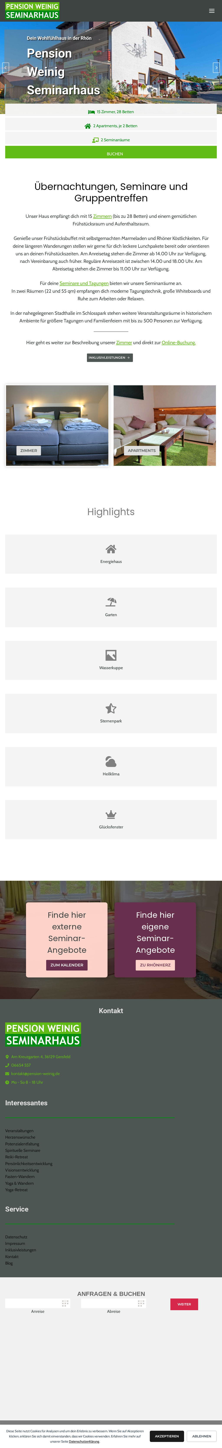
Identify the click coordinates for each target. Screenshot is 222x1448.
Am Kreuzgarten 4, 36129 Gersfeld (40, 1056)
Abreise (113, 1311)
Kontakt (11, 1256)
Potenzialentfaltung (22, 1143)
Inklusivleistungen (20, 1249)
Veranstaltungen (19, 1130)
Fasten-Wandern (20, 1176)
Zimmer (124, 343)
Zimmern (102, 216)
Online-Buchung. (179, 343)
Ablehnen (201, 1436)
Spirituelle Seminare (22, 1150)
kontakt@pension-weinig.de (35, 1073)
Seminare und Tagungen (84, 283)
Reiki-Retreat (16, 1156)
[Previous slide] (5, 68)
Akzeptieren (167, 1436)
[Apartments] (111, 124)
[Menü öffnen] (212, 10)
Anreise (37, 1311)
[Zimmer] (111, 110)
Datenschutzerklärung (84, 1441)
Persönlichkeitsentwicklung (28, 1163)
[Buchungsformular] (111, 152)
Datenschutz (16, 1236)
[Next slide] (216, 68)
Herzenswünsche (20, 1137)
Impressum (15, 1243)
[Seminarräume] (111, 138)
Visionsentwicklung (22, 1170)
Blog (9, 1263)
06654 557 (21, 1065)
